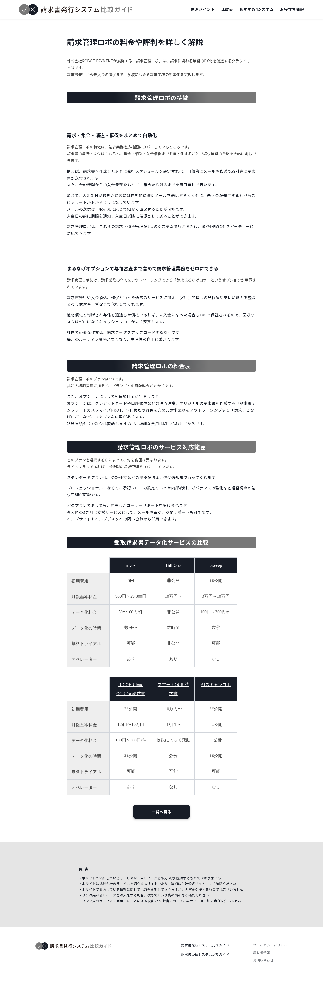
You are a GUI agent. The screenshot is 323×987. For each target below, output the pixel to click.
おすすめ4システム (256, 9)
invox (131, 565)
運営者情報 (261, 952)
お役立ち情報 (292, 9)
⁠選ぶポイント (203, 9)
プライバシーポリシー (270, 945)
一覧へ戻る (162, 811)
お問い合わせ (263, 960)
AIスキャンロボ (216, 684)
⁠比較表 (227, 9)
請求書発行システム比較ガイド (205, 945)
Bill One (173, 565)
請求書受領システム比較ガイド (205, 954)
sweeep (216, 565)
